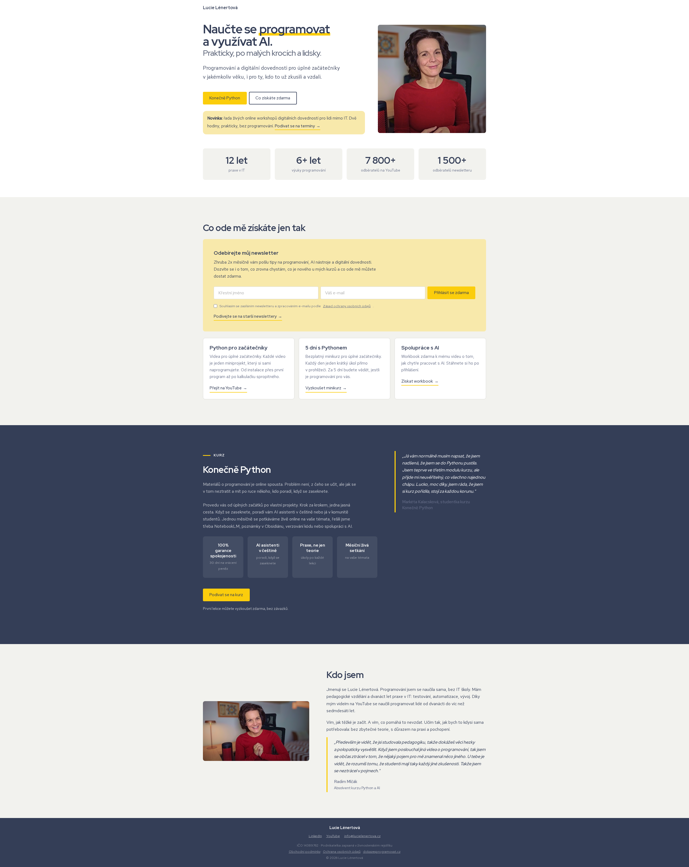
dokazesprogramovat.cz (381, 851)
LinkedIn (315, 836)
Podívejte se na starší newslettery (245, 316)
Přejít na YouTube (226, 388)
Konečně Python (224, 98)
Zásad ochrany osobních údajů (347, 306)
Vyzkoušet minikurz (323, 388)
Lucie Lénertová (220, 8)
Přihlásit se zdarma (451, 292)
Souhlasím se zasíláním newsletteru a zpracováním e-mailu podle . (296, 306)
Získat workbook (417, 381)
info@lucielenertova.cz (362, 836)
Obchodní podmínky (305, 851)
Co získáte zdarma (272, 98)
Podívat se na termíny (295, 126)
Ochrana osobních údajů (342, 851)
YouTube (333, 836)
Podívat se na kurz (226, 594)
